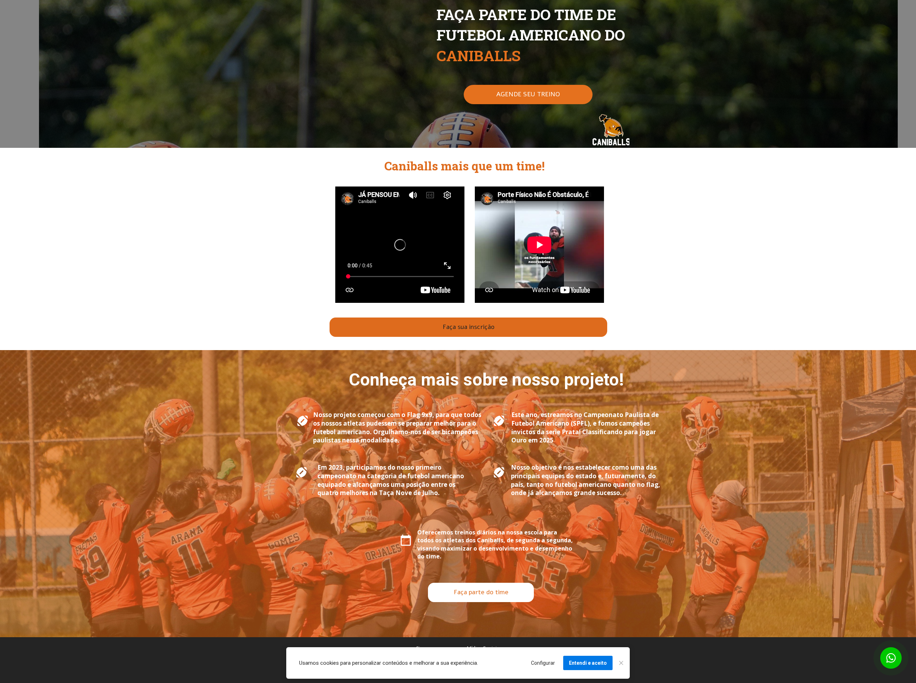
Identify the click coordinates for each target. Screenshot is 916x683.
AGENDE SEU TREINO (528, 94)
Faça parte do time (481, 592)
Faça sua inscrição (468, 327)
